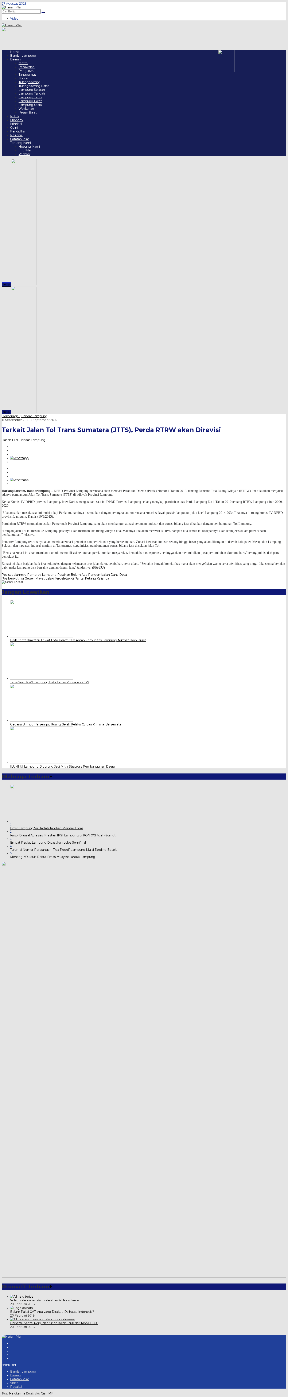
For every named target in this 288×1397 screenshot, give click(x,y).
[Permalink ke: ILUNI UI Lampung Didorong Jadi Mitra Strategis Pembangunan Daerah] (41, 763)
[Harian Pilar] (12, 7)
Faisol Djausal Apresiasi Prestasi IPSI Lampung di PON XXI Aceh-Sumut (63, 835)
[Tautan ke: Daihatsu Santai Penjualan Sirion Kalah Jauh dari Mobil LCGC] (42, 1319)
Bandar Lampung (32, 440)
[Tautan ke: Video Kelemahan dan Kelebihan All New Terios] (21, 1296)
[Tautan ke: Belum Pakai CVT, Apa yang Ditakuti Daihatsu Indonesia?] (22, 1308)
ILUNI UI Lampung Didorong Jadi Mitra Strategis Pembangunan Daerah (63, 766)
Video (14, 1383)
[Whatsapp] (19, 458)
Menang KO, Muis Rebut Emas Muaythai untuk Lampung (52, 857)
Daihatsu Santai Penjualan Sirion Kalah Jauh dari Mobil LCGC (54, 1323)
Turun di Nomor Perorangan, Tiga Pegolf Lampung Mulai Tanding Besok (63, 850)
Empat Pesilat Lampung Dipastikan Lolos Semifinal (48, 842)
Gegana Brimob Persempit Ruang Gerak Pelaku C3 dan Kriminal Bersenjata (65, 724)
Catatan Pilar (19, 1379)
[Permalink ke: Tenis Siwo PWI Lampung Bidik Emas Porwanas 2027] (41, 678)
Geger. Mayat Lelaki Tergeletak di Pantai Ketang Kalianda (55, 578)
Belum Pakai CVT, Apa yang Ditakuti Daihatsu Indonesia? (52, 1312)
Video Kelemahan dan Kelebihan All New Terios (44, 1300)
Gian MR (47, 1393)
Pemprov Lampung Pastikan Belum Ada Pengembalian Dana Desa (64, 575)
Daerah (15, 1375)
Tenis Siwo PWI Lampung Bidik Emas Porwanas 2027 (49, 682)
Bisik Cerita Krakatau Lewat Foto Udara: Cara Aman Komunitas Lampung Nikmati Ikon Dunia (78, 640)
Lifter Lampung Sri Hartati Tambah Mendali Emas (46, 828)
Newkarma (17, 1393)
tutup (6, 284)
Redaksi (16, 1387)
